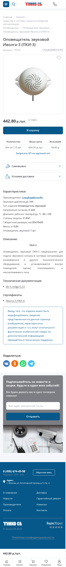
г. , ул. (28, 481)
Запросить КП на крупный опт (33, 153)
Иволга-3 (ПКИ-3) (15, 300)
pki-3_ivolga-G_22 (15, 286)
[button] (13, 4)
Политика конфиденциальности (33, 537)
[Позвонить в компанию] (55, 4)
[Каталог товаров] (6, 4)
